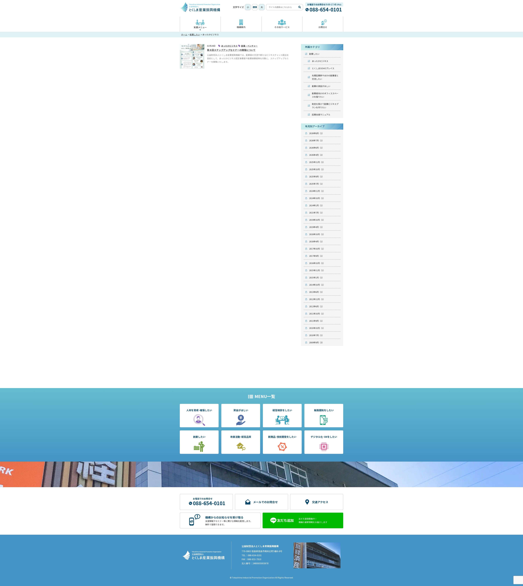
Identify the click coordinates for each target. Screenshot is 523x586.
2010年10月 (317, 328)
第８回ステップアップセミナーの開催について (231, 50)
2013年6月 (316, 291)
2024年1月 (316, 205)
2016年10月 (317, 263)
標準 (255, 7)
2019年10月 (317, 219)
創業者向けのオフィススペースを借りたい (325, 95)
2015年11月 (317, 270)
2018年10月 (317, 234)
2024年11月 (317, 190)
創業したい (314, 53)
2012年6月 (316, 306)
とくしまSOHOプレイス (323, 68)
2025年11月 (317, 162)
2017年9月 (316, 255)
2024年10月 (317, 198)
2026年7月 (316, 140)
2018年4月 (316, 241)
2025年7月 (316, 183)
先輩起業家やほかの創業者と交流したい (325, 77)
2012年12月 (317, 299)
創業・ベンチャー (249, 45)
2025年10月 (317, 169)
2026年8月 (316, 133)
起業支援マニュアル (321, 114)
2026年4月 (316, 154)
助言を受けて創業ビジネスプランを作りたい (325, 105)
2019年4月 (316, 227)
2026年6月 (316, 147)
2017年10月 (317, 248)
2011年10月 (317, 313)
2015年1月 (316, 277)
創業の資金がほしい (321, 86)
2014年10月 (317, 284)
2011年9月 (316, 320)
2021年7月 (316, 212)
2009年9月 (316, 342)
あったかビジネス (229, 45)
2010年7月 (316, 335)
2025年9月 (316, 176)
